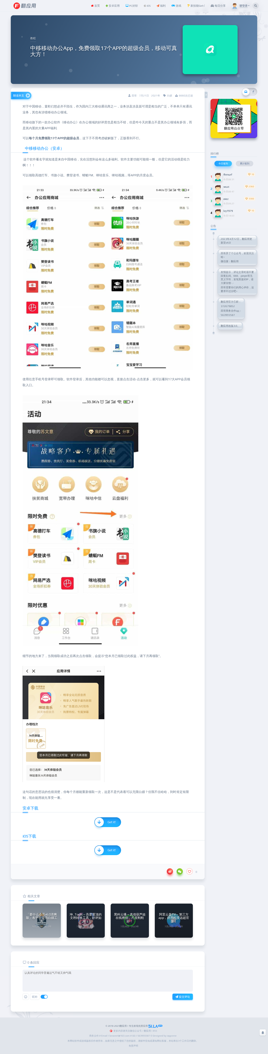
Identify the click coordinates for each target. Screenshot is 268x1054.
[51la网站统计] (155, 1026)
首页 (97, 5)
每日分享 (220, 5)
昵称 (34, 996)
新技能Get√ (197, 5)
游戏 (178, 5)
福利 (162, 5)
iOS (148, 5)
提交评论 (184, 996)
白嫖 (169, 95)
